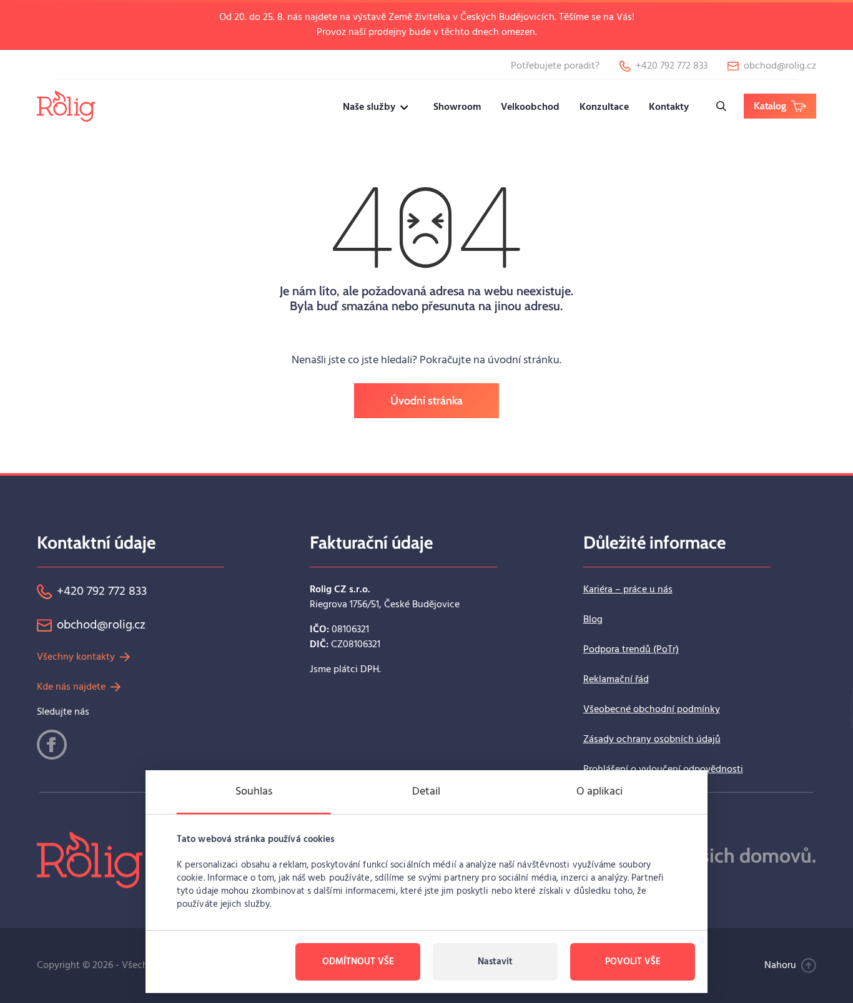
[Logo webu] (66, 106)
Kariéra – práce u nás (628, 590)
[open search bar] (721, 106)
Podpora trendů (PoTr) (631, 650)
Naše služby (369, 107)
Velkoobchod (530, 107)
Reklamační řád (616, 680)
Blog (593, 620)
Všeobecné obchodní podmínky (651, 710)
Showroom (457, 107)
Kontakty (669, 107)
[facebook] (52, 745)
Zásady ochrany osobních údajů (652, 739)
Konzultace (604, 107)
